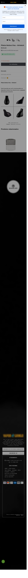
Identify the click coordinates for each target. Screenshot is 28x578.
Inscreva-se (13, 26)
